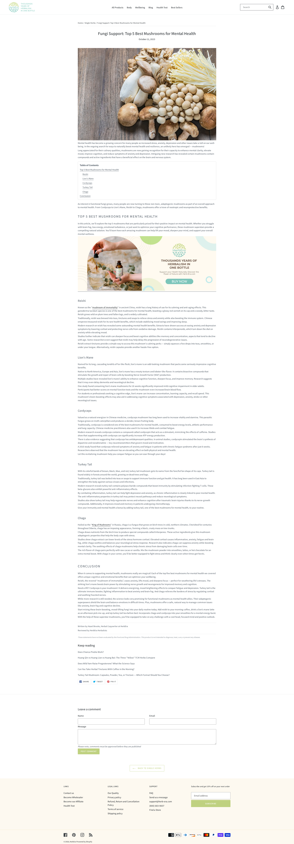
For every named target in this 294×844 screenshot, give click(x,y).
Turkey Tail (88, 187)
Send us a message (158, 797)
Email (152, 715)
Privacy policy (114, 797)
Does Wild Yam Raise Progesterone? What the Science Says (106, 663)
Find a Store (155, 809)
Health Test (69, 805)
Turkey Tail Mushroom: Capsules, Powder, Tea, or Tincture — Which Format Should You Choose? (124, 674)
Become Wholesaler (73, 797)
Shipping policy (115, 813)
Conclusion (85, 195)
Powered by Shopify (84, 841)
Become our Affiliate (73, 801)
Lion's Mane (88, 178)
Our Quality (113, 793)
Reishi (85, 174)
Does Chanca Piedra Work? (91, 651)
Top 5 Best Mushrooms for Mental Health (99, 169)
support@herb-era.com (160, 801)
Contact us (69, 793)
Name (81, 715)
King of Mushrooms (101, 524)
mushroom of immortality (104, 307)
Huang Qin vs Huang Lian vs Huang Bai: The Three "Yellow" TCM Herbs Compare (116, 657)
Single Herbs (90, 23)
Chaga (85, 191)
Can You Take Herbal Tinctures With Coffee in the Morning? (106, 669)
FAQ (151, 793)
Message (82, 726)
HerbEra (73, 841)
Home (80, 23)
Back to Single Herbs (149, 768)
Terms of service (115, 809)
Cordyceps (87, 183)
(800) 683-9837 (156, 805)
